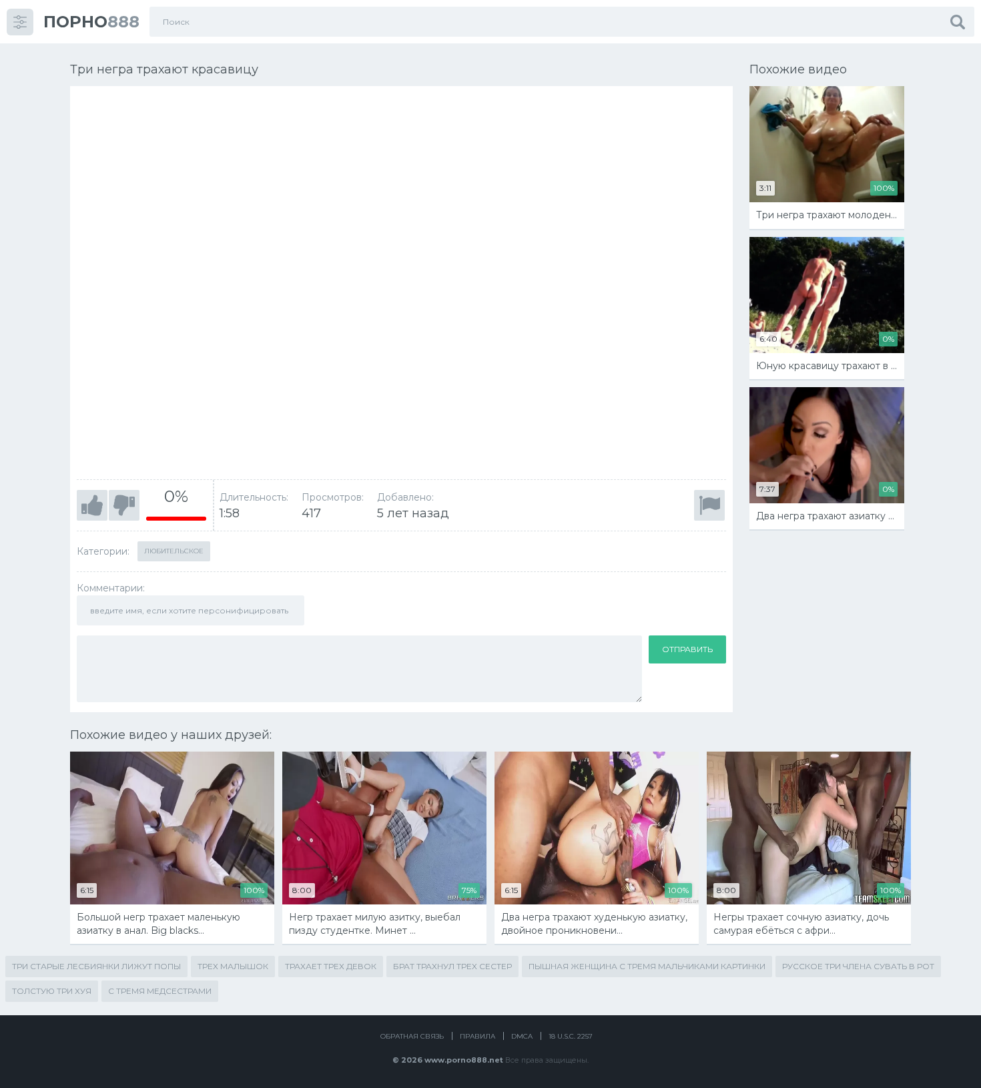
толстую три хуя (51, 991)
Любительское (174, 551)
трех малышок (233, 966)
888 (91, 21)
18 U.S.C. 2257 (571, 1036)
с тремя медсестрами (160, 991)
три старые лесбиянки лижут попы (96, 966)
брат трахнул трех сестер (452, 966)
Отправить (687, 649)
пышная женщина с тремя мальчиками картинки (647, 966)
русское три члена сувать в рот (858, 966)
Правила (477, 1036)
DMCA (522, 1036)
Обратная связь (412, 1036)
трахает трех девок (330, 966)
